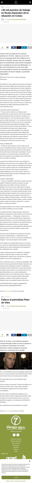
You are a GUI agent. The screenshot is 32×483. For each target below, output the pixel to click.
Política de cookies (10, 481)
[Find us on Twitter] (17, 435)
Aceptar (16, 477)
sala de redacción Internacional (16, 19)
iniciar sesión (8, 291)
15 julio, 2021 (6, 21)
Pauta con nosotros (16, 439)
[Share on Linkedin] (24, 47)
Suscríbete (16, 447)
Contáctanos (16, 445)
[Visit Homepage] (16, 2)
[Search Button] (30, 2)
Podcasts (16, 449)
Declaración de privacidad (20, 481)
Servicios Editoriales (16, 441)
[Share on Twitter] (19, 47)
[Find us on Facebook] (14, 435)
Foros (16, 451)
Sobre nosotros (16, 443)
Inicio (2, 7)
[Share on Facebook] (13, 47)
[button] (29, 461)
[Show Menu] (2, 2)
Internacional (7, 7)
